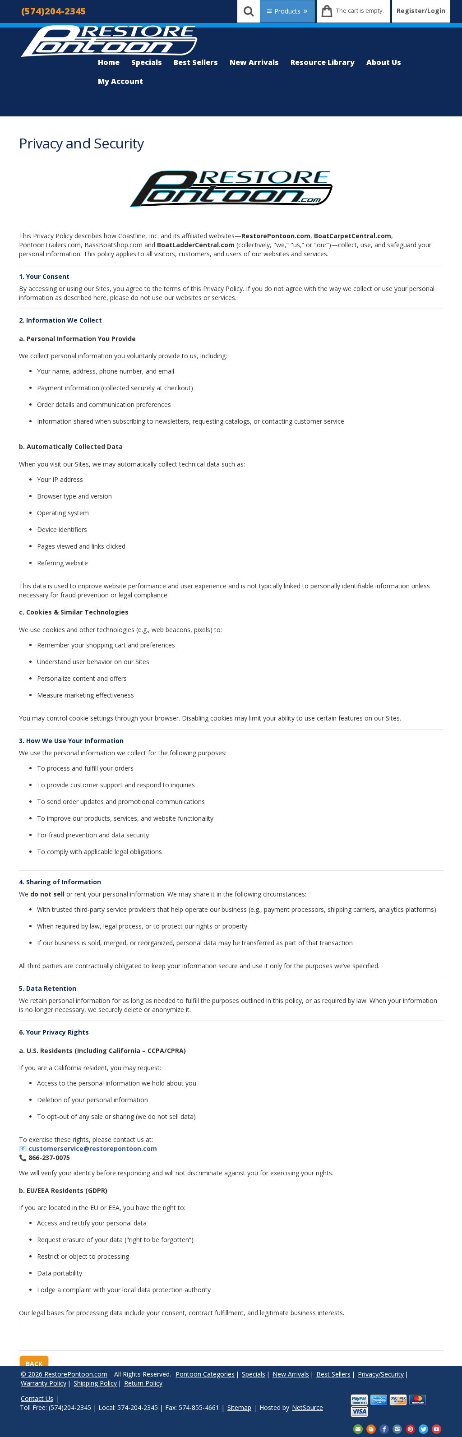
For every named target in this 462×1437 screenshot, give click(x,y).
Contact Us (37, 1398)
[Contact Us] (358, 1428)
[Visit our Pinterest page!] (410, 1428)
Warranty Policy (43, 1383)
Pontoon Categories (205, 1374)
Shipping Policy (95, 1383)
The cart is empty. (360, 10)
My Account (120, 81)
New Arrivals (254, 62)
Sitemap (239, 1407)
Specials (146, 62)
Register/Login (421, 10)
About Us (383, 62)
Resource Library (323, 62)
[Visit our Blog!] (371, 1428)
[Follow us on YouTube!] (436, 1428)
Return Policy (143, 1383)
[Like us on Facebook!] (384, 1428)
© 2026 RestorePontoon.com (64, 1374)
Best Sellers (196, 62)
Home (109, 62)
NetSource (307, 1407)
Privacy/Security (381, 1374)
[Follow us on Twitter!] (423, 1428)
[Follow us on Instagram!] (397, 1428)
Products (287, 11)
